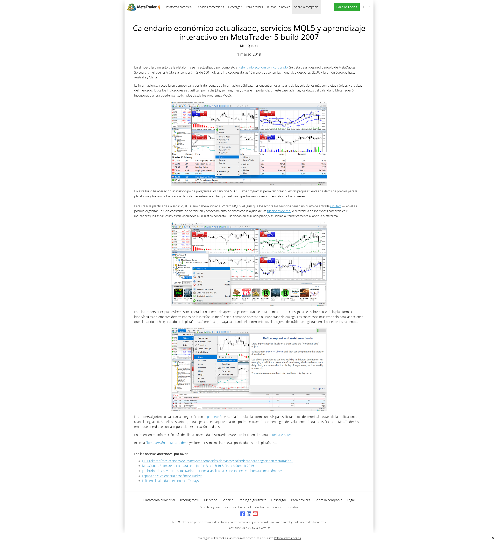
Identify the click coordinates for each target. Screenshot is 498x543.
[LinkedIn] (249, 513)
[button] (346, 7)
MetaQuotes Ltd (261, 528)
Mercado (210, 500)
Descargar (235, 7)
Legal (351, 500)
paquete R (214, 417)
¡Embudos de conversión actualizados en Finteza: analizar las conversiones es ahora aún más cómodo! (212, 471)
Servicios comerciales (210, 7)
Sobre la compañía (306, 7)
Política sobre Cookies (287, 538)
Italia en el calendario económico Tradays (170, 481)
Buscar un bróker (278, 7)
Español (364, 7)
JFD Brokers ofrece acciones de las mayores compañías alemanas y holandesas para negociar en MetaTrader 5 (217, 461)
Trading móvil (189, 500)
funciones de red (279, 211)
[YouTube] (255, 513)
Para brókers (254, 7)
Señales (227, 500)
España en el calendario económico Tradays (172, 476)
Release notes (281, 435)
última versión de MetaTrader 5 (167, 443)
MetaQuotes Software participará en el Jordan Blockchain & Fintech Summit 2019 (198, 466)
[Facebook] (242, 513)
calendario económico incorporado (263, 67)
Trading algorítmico (252, 500)
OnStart (335, 206)
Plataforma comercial (178, 7)
